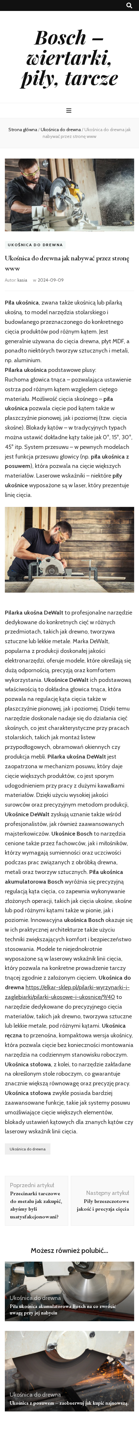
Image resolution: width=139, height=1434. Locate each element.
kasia (22, 280)
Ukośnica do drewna (35, 245)
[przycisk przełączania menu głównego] (69, 111)
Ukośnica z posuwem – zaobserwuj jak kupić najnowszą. (69, 1403)
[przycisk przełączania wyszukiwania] (129, 6)
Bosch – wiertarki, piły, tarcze (69, 57)
